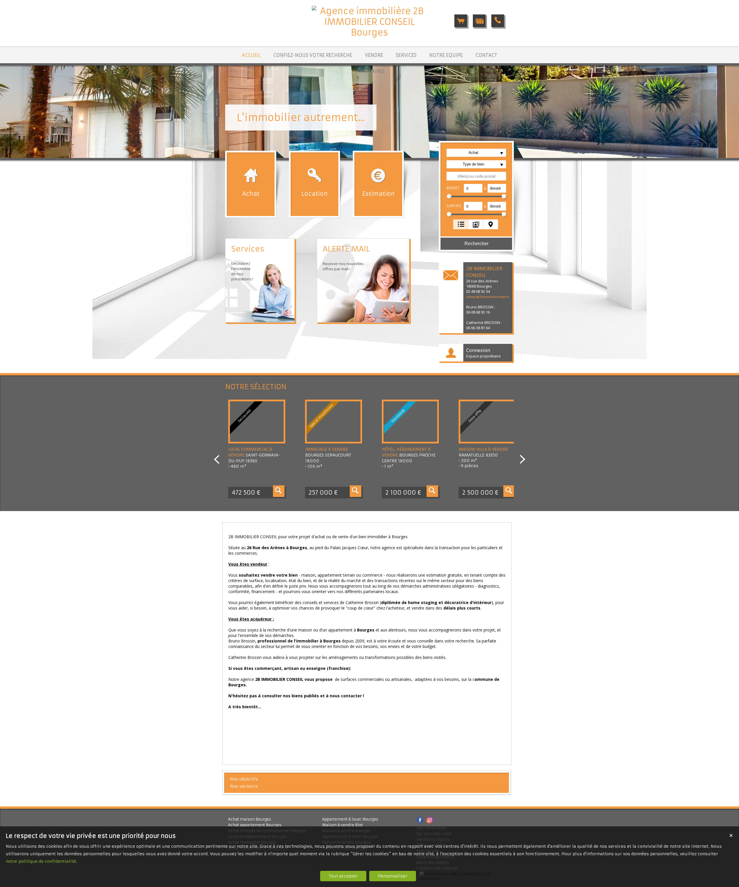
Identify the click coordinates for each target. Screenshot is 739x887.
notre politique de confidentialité (41, 861)
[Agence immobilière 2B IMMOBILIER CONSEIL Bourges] (369, 32)
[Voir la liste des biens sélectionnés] (460, 20)
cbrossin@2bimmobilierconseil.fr (487, 297)
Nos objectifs (244, 779)
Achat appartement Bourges (254, 825)
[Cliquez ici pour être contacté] (497, 20)
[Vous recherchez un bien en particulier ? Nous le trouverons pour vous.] (479, 20)
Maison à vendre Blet (342, 825)
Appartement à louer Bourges (350, 819)
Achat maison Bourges (249, 819)
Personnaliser (392, 876)
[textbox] (476, 176)
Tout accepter (343, 876)
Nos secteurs (244, 786)
